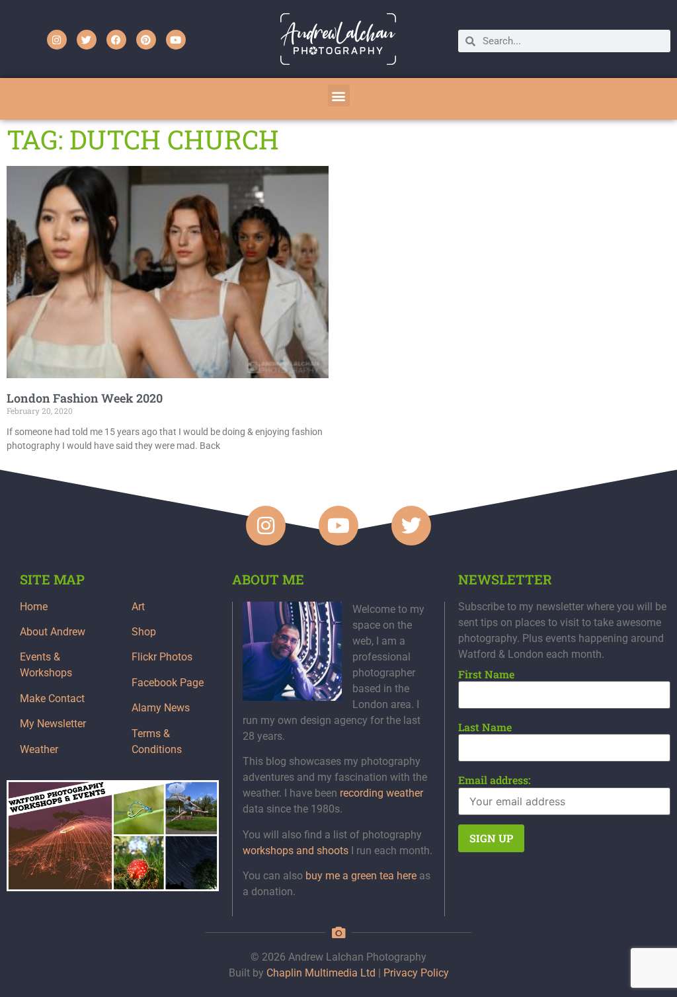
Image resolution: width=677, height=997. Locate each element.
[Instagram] (57, 40)
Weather (39, 749)
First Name (486, 674)
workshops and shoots (295, 850)
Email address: (494, 780)
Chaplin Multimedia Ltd (321, 973)
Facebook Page (168, 682)
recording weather (381, 793)
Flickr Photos (162, 657)
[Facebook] (116, 40)
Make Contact (52, 698)
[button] (339, 95)
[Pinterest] (146, 40)
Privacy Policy (416, 973)
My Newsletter (53, 723)
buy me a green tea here (361, 875)
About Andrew (52, 631)
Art (138, 606)
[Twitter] (87, 40)
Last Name (485, 727)
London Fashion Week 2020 (85, 398)
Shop (144, 631)
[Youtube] (176, 40)
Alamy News (161, 707)
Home (34, 606)
